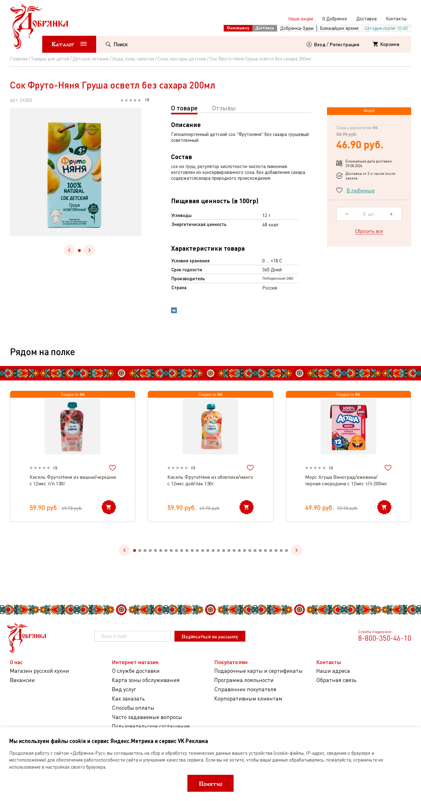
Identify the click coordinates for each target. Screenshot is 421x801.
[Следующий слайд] (89, 250)
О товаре (184, 108)
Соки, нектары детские (181, 58)
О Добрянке (334, 18)
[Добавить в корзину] (109, 507)
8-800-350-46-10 (384, 638)
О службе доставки (136, 671)
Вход (319, 44)
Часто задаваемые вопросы (147, 717)
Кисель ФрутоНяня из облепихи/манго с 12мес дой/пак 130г (210, 480)
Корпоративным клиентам (248, 698)
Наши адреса (333, 671)
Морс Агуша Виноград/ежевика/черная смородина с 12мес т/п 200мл (345, 480)
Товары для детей (50, 58)
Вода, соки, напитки (133, 58)
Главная (18, 58)
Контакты (396, 18)
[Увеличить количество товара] (391, 214)
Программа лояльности (244, 680)
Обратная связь (336, 680)
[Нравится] (112, 468)
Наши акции (300, 18)
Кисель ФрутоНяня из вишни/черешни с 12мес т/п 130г (73, 480)
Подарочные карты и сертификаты (258, 671)
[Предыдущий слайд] (69, 250)
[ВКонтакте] (174, 311)
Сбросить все (369, 231)
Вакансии (22, 680)
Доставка (366, 18)
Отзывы (224, 108)
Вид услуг (124, 689)
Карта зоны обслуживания (146, 680)
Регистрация (344, 44)
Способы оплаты (133, 707)
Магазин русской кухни (39, 671)
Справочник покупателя (245, 689)
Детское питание (90, 58)
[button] (79, 250)
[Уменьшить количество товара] (347, 214)
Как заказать (128, 698)
